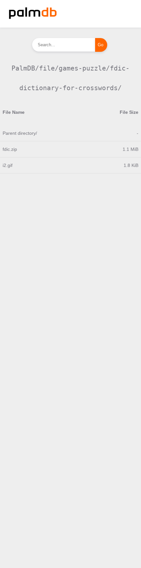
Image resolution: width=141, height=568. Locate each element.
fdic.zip (10, 149)
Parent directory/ (20, 133)
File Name (14, 112)
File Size (129, 112)
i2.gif (7, 165)
